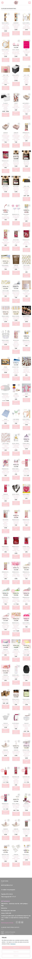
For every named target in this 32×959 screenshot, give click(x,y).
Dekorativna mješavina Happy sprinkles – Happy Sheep (16, 600)
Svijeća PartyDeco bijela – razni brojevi (26, 293)
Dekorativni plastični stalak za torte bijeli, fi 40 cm (5, 397)
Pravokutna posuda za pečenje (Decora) (5, 370)
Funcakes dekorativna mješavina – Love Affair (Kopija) (5, 164)
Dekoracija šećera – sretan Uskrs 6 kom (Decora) (26, 343)
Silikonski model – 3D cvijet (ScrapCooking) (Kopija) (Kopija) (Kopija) (5, 27)
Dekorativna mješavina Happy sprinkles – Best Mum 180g (5, 626)
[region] (16, 947)
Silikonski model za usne (26, 625)
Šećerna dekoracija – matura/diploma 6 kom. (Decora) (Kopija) (26, 136)
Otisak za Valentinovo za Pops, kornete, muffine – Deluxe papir (26, 371)
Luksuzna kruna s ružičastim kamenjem (26, 319)
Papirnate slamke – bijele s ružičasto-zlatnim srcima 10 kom (5, 446)
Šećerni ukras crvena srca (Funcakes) (16, 522)
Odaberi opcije (5, 114)
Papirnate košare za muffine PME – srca (16, 471)
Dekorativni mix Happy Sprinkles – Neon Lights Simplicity (16, 294)
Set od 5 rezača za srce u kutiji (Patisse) (16, 497)
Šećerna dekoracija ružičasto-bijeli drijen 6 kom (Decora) (16, 344)
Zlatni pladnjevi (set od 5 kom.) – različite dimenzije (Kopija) (5, 107)
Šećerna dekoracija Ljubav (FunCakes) (5, 242)
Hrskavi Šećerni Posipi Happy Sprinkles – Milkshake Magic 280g (16, 627)
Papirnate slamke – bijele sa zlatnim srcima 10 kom (5, 293)
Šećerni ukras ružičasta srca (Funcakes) (26, 522)
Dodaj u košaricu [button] (5, 34)
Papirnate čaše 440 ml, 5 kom (6, 701)
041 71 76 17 (13, 896)
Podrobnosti (12, 944)
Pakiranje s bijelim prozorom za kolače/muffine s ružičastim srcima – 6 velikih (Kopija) (16, 137)
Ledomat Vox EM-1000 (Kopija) (16, 78)
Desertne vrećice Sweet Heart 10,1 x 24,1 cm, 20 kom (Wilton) (26, 472)
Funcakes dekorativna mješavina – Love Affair (26, 243)
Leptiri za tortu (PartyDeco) (16, 421)
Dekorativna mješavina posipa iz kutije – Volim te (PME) (5, 472)
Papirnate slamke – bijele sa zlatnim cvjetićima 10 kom (26, 268)
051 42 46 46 (9, 894)
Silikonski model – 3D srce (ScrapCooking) (26, 422)
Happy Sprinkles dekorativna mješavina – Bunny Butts (5, 600)
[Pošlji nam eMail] (22, 922)
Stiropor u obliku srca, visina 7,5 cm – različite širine (16, 807)
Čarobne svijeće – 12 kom (16, 677)
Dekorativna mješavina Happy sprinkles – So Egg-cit (26, 575)
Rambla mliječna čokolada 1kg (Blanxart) (5, 189)
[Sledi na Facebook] (17, 922)
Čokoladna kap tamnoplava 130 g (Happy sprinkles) (5, 652)
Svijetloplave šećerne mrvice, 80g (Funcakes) (5, 806)
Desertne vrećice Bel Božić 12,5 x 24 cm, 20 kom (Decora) (5, 857)
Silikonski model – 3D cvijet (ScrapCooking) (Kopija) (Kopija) (26, 26)
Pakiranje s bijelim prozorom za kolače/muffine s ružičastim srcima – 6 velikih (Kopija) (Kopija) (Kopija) (26, 108)
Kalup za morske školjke (5, 421)
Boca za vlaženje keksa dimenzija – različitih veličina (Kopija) (16, 53)
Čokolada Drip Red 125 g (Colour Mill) (6, 779)
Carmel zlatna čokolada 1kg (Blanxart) (16, 163)
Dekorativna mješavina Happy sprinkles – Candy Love (26, 600)
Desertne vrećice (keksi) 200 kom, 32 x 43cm (16, 832)
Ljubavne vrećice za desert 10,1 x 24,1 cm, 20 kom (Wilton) (5, 497)
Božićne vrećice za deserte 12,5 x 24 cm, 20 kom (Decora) (26, 832)
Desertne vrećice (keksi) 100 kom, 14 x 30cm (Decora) (26, 807)
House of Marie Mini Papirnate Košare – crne (26, 678)
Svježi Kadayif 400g (5, 267)
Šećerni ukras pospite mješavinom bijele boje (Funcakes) (16, 781)
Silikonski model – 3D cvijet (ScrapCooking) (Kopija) (5, 53)
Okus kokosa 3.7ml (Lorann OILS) (16, 396)
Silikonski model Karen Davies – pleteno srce (26, 446)
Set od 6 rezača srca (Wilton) (26, 496)
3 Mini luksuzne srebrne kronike (5, 342)
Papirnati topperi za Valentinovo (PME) (16, 217)
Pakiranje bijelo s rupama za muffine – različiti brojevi (16, 857)
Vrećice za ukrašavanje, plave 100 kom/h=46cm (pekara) (16, 371)
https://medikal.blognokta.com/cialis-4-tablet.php (12, 870)
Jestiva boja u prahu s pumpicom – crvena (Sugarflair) (5, 523)
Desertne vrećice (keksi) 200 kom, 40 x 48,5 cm (5, 832)
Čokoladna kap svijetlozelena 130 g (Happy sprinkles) (16, 653)
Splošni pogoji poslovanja (7, 922)
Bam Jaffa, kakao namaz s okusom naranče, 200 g (16, 702)
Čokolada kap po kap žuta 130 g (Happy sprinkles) (26, 652)
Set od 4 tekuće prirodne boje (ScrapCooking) (26, 857)
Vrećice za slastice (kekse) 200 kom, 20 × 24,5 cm (16, 753)
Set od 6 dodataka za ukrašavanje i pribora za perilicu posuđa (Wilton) (26, 754)
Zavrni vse (16, 955)
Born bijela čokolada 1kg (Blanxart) (16, 189)
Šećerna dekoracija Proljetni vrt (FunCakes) (26, 217)
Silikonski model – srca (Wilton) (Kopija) (26, 52)
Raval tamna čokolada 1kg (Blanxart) (26, 163)
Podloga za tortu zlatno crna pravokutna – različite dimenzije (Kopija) (26, 80)
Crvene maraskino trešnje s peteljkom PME (5, 217)
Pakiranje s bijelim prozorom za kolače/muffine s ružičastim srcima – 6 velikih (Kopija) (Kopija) (5, 137)
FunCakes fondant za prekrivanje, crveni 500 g (26, 549)
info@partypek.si (5, 901)
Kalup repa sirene (26, 395)
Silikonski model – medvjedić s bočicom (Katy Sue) (15, 446)
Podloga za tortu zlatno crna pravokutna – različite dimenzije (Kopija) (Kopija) (5, 80)
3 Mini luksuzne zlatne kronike (16, 318)
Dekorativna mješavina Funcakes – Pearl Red (16, 549)
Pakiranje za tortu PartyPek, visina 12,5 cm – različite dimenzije (26, 727)
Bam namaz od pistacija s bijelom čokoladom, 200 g (26, 702)
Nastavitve (16, 951)
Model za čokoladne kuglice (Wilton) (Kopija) (16, 106)
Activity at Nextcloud (10, 932)
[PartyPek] (16, 2)
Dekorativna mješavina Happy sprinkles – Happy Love (16, 575)
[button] (2, 2)
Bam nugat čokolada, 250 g (16, 267)
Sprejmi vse (16, 947)
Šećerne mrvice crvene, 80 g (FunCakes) (26, 779)
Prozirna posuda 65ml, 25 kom (5, 725)
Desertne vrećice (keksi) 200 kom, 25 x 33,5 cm (5, 753)
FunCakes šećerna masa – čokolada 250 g (16, 242)
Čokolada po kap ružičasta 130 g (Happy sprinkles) (5, 678)
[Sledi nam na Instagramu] (19, 922)
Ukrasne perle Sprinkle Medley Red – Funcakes (5, 549)
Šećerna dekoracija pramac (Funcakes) (5, 575)
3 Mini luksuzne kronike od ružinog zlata (5, 319)
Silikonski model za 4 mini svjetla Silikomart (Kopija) (15, 26)
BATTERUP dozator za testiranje (15, 726)
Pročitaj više (16, 59)
